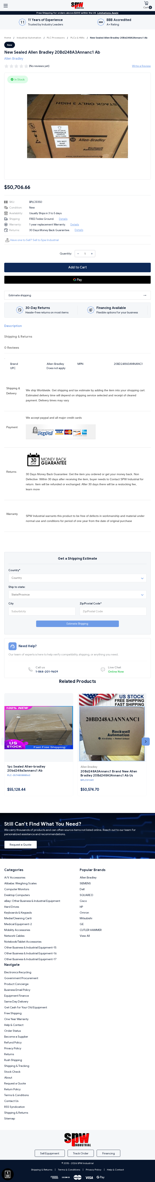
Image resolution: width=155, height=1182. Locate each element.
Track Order (80, 1153)
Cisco (83, 901)
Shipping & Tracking (16, 1066)
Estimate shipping (20, 295)
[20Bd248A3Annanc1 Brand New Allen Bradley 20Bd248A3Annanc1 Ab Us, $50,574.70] (112, 727)
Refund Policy (13, 1042)
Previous (5, 742)
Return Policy (12, 1089)
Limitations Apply (107, 12)
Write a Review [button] (141, 66)
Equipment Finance (16, 995)
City (11, 603)
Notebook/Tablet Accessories (22, 941)
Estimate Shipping (77, 623)
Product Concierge (16, 984)
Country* (14, 570)
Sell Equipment (49, 1153)
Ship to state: (16, 587)
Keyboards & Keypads (18, 912)
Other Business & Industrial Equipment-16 (30, 953)
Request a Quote (20, 844)
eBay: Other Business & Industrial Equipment (32, 901)
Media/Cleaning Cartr (18, 918)
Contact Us (11, 1101)
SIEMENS (85, 883)
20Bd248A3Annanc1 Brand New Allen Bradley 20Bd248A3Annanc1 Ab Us (109, 773)
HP (81, 907)
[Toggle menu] (5, 5)
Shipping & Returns (18, 336)
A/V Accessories (14, 877)
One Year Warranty (16, 1019)
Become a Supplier (16, 1036)
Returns (9, 1054)
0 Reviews (11, 347)
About (8, 1077)
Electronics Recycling (17, 972)
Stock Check (12, 1072)
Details (63, 219)
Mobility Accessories (17, 930)
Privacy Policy (12, 1048)
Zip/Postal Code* (91, 603)
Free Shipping (13, 1013)
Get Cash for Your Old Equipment (25, 1007)
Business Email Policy (17, 990)
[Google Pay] (77, 280)
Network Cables (14, 936)
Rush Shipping (13, 1060)
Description (13, 326)
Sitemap (9, 1118)
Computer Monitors (16, 889)
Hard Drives (11, 907)
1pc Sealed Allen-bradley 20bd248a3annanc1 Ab (26, 768)
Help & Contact (13, 1025)
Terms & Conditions (16, 1095)
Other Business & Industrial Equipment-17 (30, 959)
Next (146, 742)
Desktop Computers (17, 895)
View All (85, 936)
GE (82, 924)
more (36, 489)
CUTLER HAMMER (91, 930)
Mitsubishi (86, 918)
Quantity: (66, 253)
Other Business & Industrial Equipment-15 (30, 947)
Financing (108, 1153)
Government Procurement (21, 978)
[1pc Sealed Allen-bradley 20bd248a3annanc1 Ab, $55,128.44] (38, 727)
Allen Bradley (88, 877)
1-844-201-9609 (47, 669)
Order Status (12, 1031)
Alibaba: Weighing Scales (20, 883)
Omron (84, 912)
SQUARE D (86, 895)
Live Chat (116, 669)
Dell (82, 889)
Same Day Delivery (16, 1001)
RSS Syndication (14, 1107)
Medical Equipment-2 (18, 924)
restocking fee (127, 484)
